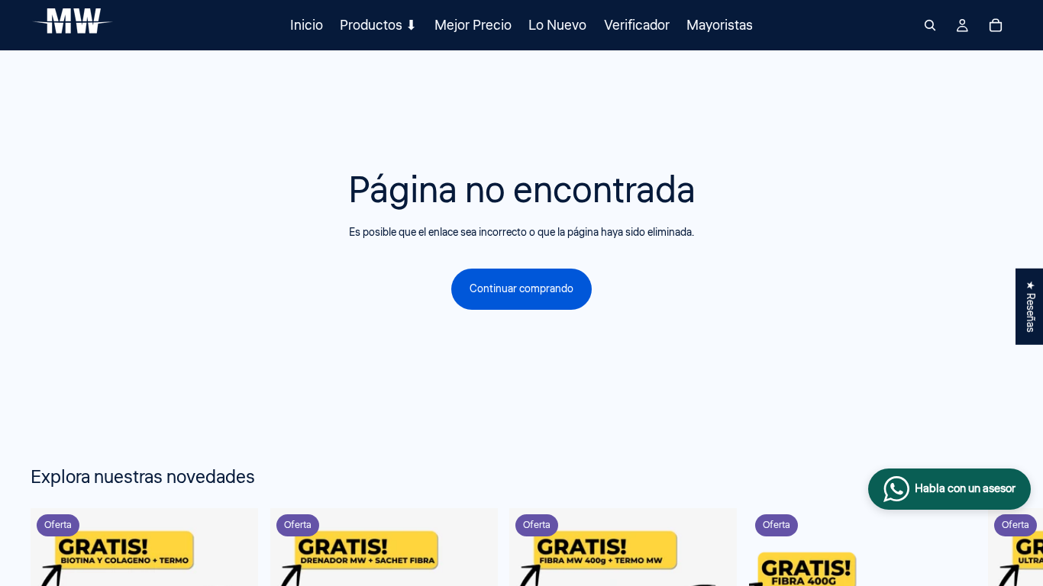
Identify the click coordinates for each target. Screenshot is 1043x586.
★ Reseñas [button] (1030, 307)
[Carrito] (995, 25)
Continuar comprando (521, 289)
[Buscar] (930, 25)
